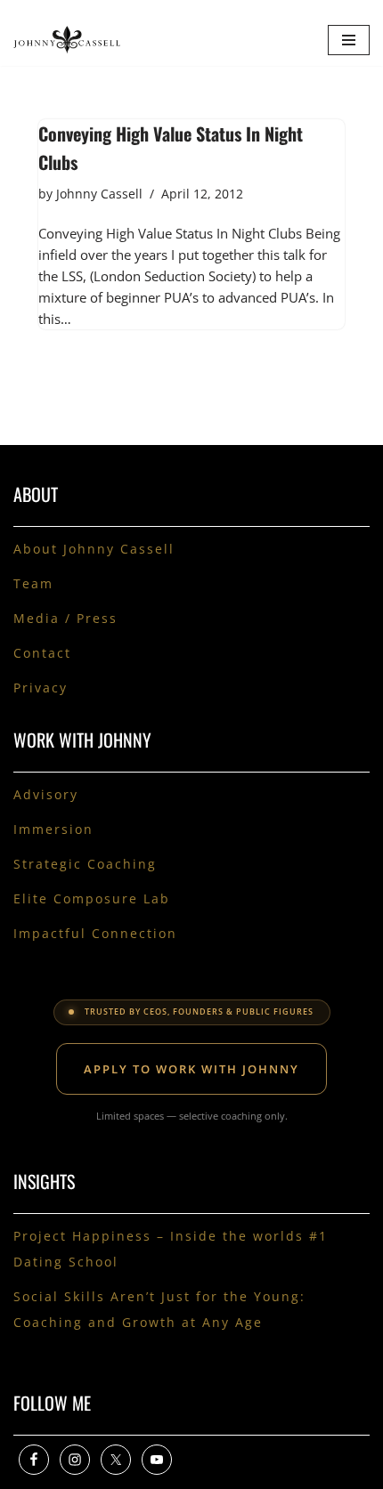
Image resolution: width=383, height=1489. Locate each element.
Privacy (40, 687)
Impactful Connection (95, 933)
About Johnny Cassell (94, 548)
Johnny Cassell (99, 194)
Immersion (53, 829)
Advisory (45, 794)
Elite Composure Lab (91, 898)
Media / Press (65, 618)
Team (33, 583)
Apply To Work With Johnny (191, 1069)
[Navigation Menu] (349, 40)
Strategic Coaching (85, 863)
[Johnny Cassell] (66, 39)
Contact (42, 652)
